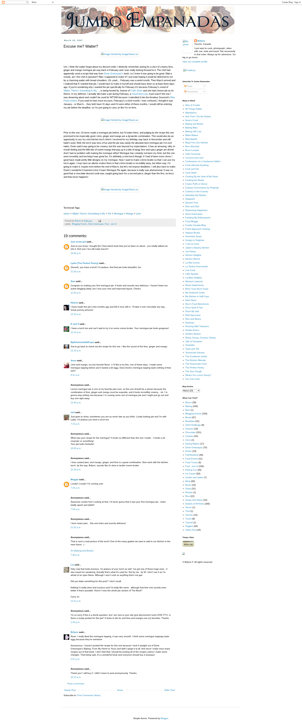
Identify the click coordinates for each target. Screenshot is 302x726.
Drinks (188, 451)
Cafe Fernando (192, 154)
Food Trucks (191, 462)
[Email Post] (99, 221)
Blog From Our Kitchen (196, 142)
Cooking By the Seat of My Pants (201, 176)
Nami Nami (190, 300)
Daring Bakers (192, 443)
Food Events (191, 458)
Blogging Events (79, 224)
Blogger (164, 718)
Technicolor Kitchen (195, 352)
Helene (74, 302)
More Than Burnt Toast (196, 289)
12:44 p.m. (76, 402)
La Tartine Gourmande (196, 266)
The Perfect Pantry (194, 367)
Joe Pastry (190, 251)
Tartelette (190, 345)
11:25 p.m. (76, 271)
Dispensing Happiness (196, 210)
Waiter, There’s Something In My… (81, 90)
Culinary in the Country (196, 191)
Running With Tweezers (197, 326)
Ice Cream (190, 473)
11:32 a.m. (76, 527)
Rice (187, 496)
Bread (188, 417)
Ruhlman (189, 322)
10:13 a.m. (76, 677)
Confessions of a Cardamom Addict (202, 161)
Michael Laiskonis (194, 281)
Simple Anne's (192, 330)
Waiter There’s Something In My (88, 213)
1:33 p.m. (75, 622)
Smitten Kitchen (193, 334)
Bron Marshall (192, 146)
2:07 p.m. (75, 659)
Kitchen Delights (193, 255)
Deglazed (190, 199)
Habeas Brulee (192, 232)
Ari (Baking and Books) (82, 550)
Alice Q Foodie (192, 105)
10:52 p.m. (76, 253)
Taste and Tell (192, 349)
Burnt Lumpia (192, 150)
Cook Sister (136, 90)
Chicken (189, 428)
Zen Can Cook (192, 379)
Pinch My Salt (192, 311)
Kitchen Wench (192, 259)
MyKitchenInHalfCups (82, 342)
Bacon (188, 402)
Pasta (188, 488)
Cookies (189, 436)
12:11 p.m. (76, 601)
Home (120, 690)
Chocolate (190, 432)
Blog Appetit (191, 139)
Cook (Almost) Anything (197, 165)
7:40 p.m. (75, 555)
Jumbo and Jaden (194, 477)
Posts (189, 86)
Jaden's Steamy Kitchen (197, 247)
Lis (72, 564)
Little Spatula (191, 274)
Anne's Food (191, 120)
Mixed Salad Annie (194, 285)
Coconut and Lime (194, 157)
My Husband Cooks (195, 292)
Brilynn (74, 632)
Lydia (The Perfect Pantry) (84, 263)
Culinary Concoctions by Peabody (202, 187)
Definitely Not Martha (195, 195)
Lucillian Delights (193, 277)
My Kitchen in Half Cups (197, 296)
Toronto (189, 515)
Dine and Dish (192, 206)
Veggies (189, 526)
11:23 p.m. (76, 469)
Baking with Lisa (193, 131)
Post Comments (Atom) (89, 695)
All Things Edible (193, 109)
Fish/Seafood (192, 455)
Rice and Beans (193, 319)
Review (189, 492)
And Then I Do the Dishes (198, 116)
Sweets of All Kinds (194, 503)
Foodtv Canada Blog (195, 225)
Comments (192, 91)
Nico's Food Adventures (197, 304)
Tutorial (189, 522)
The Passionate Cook (196, 364)
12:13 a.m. (76, 350)
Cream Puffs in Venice (196, 184)
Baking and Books (194, 124)
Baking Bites (191, 127)
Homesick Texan (193, 236)
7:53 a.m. (75, 509)
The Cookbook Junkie (196, 356)
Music (188, 485)
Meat (187, 481)
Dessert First (191, 202)
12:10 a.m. (76, 314)
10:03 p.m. (76, 448)
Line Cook (190, 270)
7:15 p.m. (75, 424)
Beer (187, 410)
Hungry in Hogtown (194, 240)
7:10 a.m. (75, 488)
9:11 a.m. (75, 375)
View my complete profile (194, 61)
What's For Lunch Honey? (198, 375)
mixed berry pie (140, 93)
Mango (129, 213)
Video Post (190, 530)
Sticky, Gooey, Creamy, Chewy (200, 337)
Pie (109, 213)
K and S (75, 324)
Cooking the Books (194, 180)
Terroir (188, 507)
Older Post (169, 690)
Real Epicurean (193, 315)
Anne (73, 360)
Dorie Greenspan (95, 224)
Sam (73, 281)
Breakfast (190, 421)
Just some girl (78, 241)
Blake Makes (191, 135)
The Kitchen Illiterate (195, 360)
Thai (187, 511)
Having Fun (191, 470)
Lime (138, 213)
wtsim (67, 213)
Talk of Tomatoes (193, 341)
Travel (188, 518)
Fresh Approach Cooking (197, 229)
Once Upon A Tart (194, 307)
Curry (188, 440)
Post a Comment (75, 683)
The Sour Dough (193, 371)
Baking (188, 406)
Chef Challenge (193, 425)
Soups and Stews (194, 500)
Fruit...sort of (111, 224)
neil (73, 412)
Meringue (118, 213)
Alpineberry (191, 112)
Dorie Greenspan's (113, 73)
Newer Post (70, 690)
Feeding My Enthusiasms (197, 217)
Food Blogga (191, 221)
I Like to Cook (192, 244)
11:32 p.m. (76, 292)
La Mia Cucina (192, 262)
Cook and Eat (192, 169)
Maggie (74, 479)
